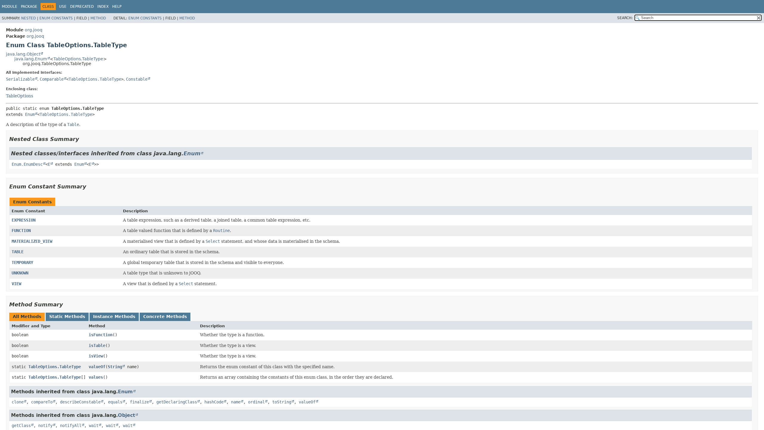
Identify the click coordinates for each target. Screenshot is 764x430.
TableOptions (19, 95)
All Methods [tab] (27, 316)
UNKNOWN (20, 273)
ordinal (256, 402)
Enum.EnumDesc (27, 164)
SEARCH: (625, 18)
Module (9, 6)
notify (45, 425)
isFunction (101, 334)
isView (96, 356)
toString (281, 402)
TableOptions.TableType (78, 58)
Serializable (20, 79)
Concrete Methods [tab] (165, 316)
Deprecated (82, 6)
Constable (136, 79)
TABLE (18, 251)
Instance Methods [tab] (114, 316)
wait (93, 425)
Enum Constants (56, 18)
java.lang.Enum (30, 58)
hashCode (214, 402)
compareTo (42, 402)
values (96, 377)
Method (98, 18)
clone (18, 402)
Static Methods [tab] (67, 316)
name (236, 402)
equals (115, 402)
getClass (21, 425)
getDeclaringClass (176, 402)
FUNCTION (21, 230)
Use (63, 6)
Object (126, 415)
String (115, 366)
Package (29, 6)
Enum (30, 114)
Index (103, 6)
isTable (97, 345)
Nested (28, 18)
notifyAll (70, 425)
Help (116, 6)
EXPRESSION (24, 220)
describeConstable (80, 402)
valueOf (97, 366)
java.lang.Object (23, 54)
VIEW (16, 283)
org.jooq (33, 29)
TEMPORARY (22, 262)
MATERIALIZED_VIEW (32, 241)
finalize (139, 402)
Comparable (52, 79)
